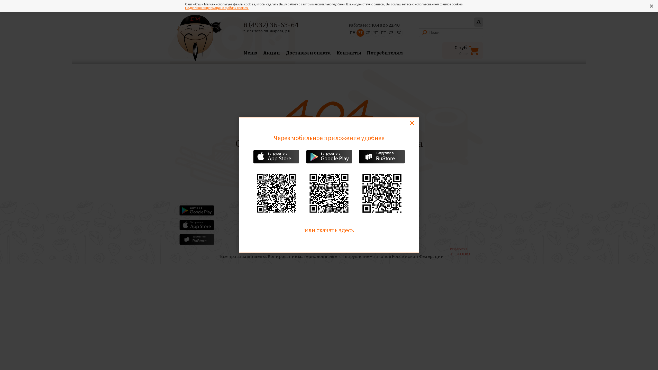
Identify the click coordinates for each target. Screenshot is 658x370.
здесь (346, 230)
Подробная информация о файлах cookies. (217, 8)
